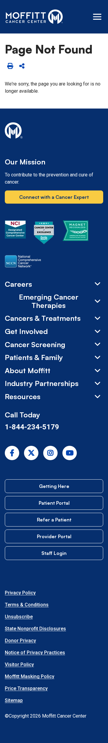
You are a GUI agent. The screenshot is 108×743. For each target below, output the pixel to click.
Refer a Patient (54, 520)
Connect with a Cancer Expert (54, 197)
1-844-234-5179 (32, 427)
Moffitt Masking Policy (29, 676)
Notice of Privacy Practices (35, 652)
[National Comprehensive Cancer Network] (23, 262)
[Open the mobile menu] (97, 17)
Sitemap (14, 700)
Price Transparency (26, 688)
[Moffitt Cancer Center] (34, 17)
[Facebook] (12, 453)
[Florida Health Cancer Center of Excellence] (44, 233)
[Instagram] (50, 453)
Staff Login (54, 553)
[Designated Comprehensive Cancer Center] (15, 233)
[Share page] (21, 66)
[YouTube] (69, 453)
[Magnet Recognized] (75, 233)
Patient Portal (54, 503)
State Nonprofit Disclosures (35, 628)
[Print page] (10, 66)
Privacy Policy (20, 593)
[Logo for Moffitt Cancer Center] (54, 131)
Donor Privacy (20, 640)
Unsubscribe (19, 617)
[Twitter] (31, 453)
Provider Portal (54, 536)
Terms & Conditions (27, 605)
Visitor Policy (19, 664)
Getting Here (54, 486)
